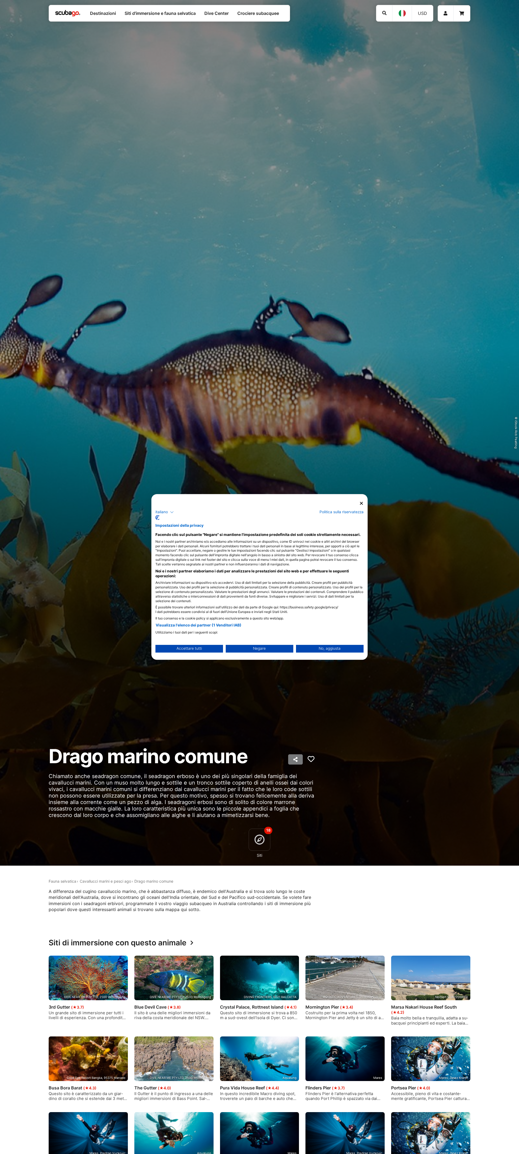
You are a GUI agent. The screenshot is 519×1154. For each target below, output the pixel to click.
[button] (164, 512)
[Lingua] (402, 13)
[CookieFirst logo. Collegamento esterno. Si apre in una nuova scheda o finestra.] (157, 517)
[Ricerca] (384, 13)
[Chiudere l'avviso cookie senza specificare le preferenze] (361, 503)
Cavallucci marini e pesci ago (105, 881)
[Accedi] (445, 13)
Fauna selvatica (62, 881)
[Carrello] (461, 13)
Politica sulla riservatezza (342, 512)
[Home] (67, 13)
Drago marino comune (153, 881)
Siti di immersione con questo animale (118, 943)
